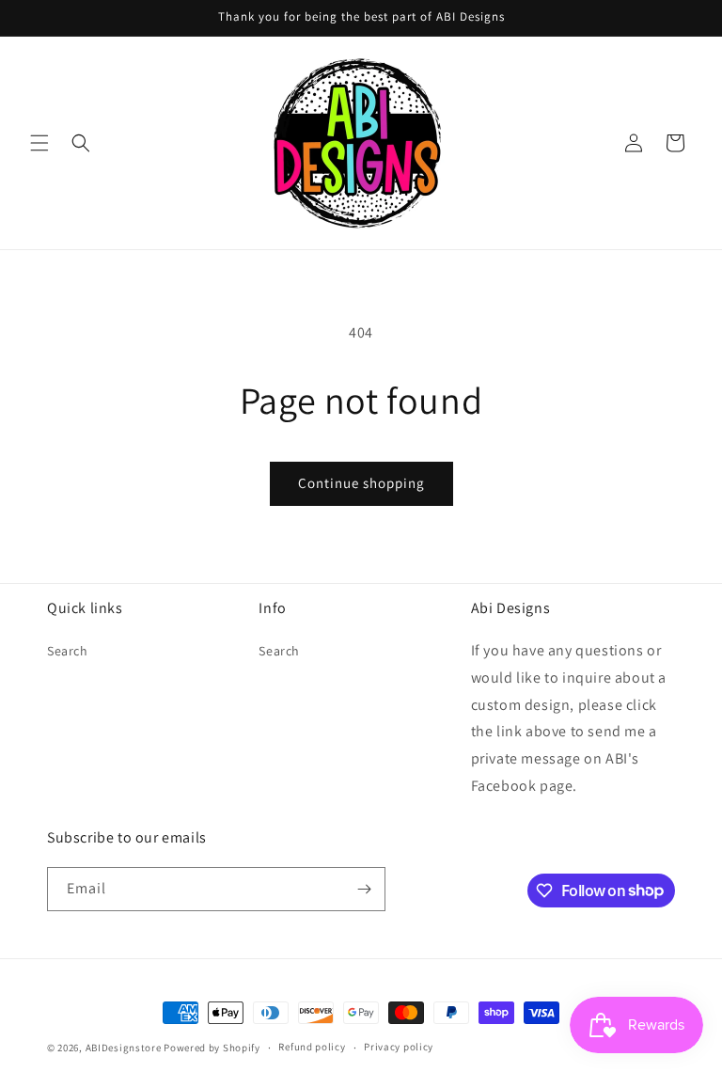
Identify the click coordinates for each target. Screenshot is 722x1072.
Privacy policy (398, 1046)
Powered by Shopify (212, 1047)
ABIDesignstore (124, 1047)
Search (67, 650)
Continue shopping (361, 483)
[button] (39, 143)
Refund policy (311, 1046)
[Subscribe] (364, 889)
